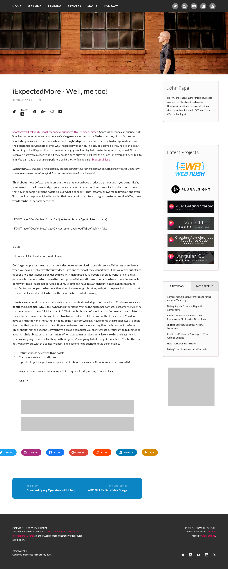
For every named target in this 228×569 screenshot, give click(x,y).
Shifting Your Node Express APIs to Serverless (185, 326)
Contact (111, 6)
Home (16, 6)
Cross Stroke (208, 535)
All (41, 99)
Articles (74, 6)
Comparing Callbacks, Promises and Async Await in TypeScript (189, 298)
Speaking (34, 6)
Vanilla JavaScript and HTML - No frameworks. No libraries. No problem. (187, 317)
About (92, 6)
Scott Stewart (20, 132)
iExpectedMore (100, 159)
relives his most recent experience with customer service (64, 132)
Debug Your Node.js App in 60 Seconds (187, 349)
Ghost (211, 528)
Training (54, 6)
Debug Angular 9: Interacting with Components (184, 308)
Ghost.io (211, 531)
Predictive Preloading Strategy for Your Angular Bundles (187, 336)
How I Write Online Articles (181, 343)
